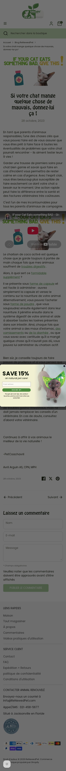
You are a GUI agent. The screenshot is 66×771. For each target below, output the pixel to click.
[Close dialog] (64, 366)
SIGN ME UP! (16, 390)
